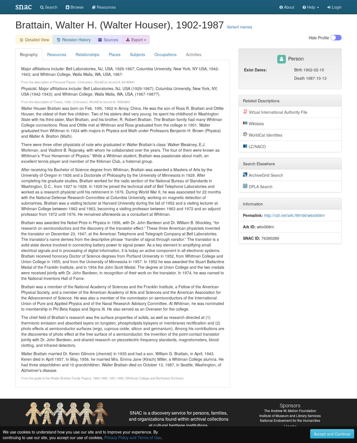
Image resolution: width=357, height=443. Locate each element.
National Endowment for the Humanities (290, 420)
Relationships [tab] (87, 54)
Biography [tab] (29, 54)
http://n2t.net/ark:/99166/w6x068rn (294, 215)
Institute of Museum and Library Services (290, 415)
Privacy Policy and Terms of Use (132, 437)
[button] (310, 7)
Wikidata (256, 123)
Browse (76, 7)
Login (336, 7)
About (288, 7)
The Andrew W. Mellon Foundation (290, 410)
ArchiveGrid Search (266, 175)
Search (50, 7)
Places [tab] (114, 54)
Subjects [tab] (137, 54)
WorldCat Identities (265, 135)
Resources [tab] (56, 54)
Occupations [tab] (166, 54)
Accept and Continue (332, 434)
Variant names (239, 27)
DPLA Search (260, 186)
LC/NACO (257, 146)
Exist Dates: (255, 69)
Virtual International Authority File (278, 112)
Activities (193, 54)
